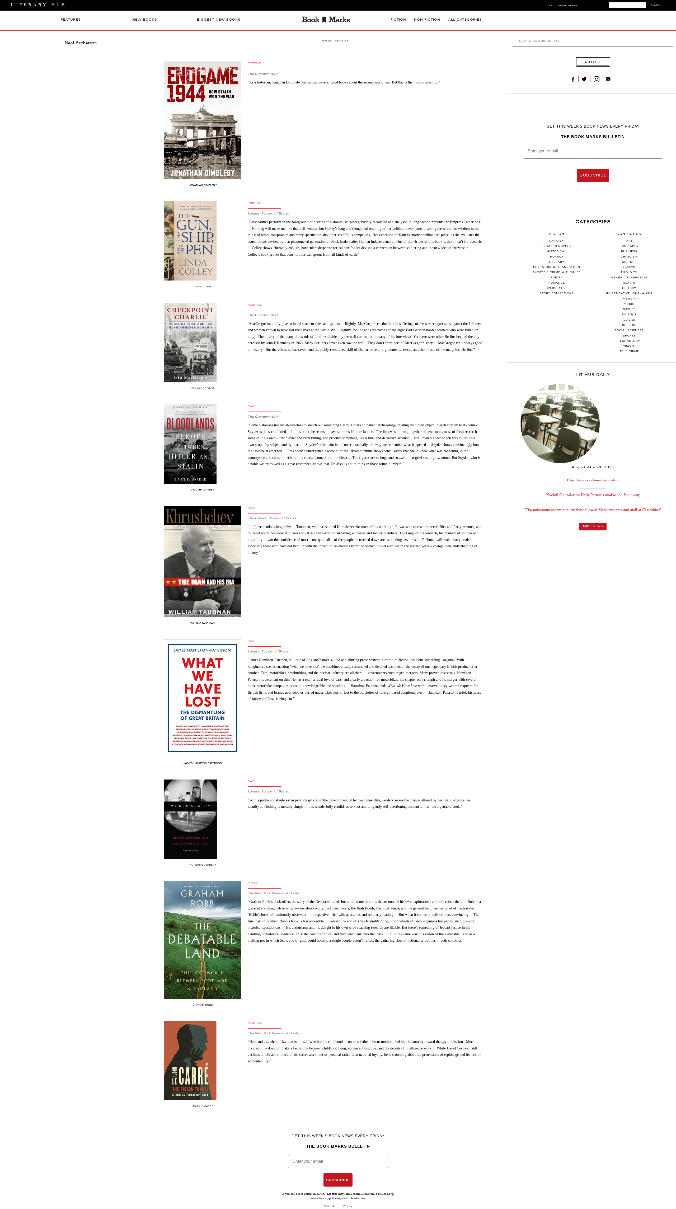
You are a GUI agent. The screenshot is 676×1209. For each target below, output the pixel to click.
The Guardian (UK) (263, 74)
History (629, 288)
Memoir (629, 299)
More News (593, 526)
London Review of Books (268, 213)
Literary (556, 262)
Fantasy (556, 241)
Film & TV (629, 273)
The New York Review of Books (273, 893)
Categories (593, 222)
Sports (629, 336)
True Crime (629, 352)
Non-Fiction (427, 19)
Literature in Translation (556, 267)
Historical (556, 252)
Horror (557, 257)
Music (629, 304)
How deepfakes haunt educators (593, 480)
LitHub (331, 1206)
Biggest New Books (219, 19)
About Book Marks (563, 6)
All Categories (465, 19)
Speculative (556, 288)
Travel (629, 347)
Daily (593, 375)
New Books (144, 19)
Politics (629, 315)
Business (629, 252)
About (593, 62)
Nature (629, 310)
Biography (629, 246)
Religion (629, 320)
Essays (629, 267)
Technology (629, 341)
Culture (629, 262)
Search (656, 5)
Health (629, 283)
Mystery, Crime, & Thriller (557, 273)
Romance (556, 283)
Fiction (398, 19)
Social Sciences (629, 331)
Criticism (629, 257)
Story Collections (557, 294)
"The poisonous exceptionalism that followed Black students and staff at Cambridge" (592, 510)
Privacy (347, 1206)
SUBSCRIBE (593, 176)
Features (71, 19)
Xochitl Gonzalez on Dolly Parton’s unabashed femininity (593, 495)
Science (629, 325)
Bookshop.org (384, 1194)
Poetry (557, 278)
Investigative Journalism (629, 294)
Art (629, 241)
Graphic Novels (556, 246)
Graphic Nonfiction (629, 278)
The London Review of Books (272, 518)
